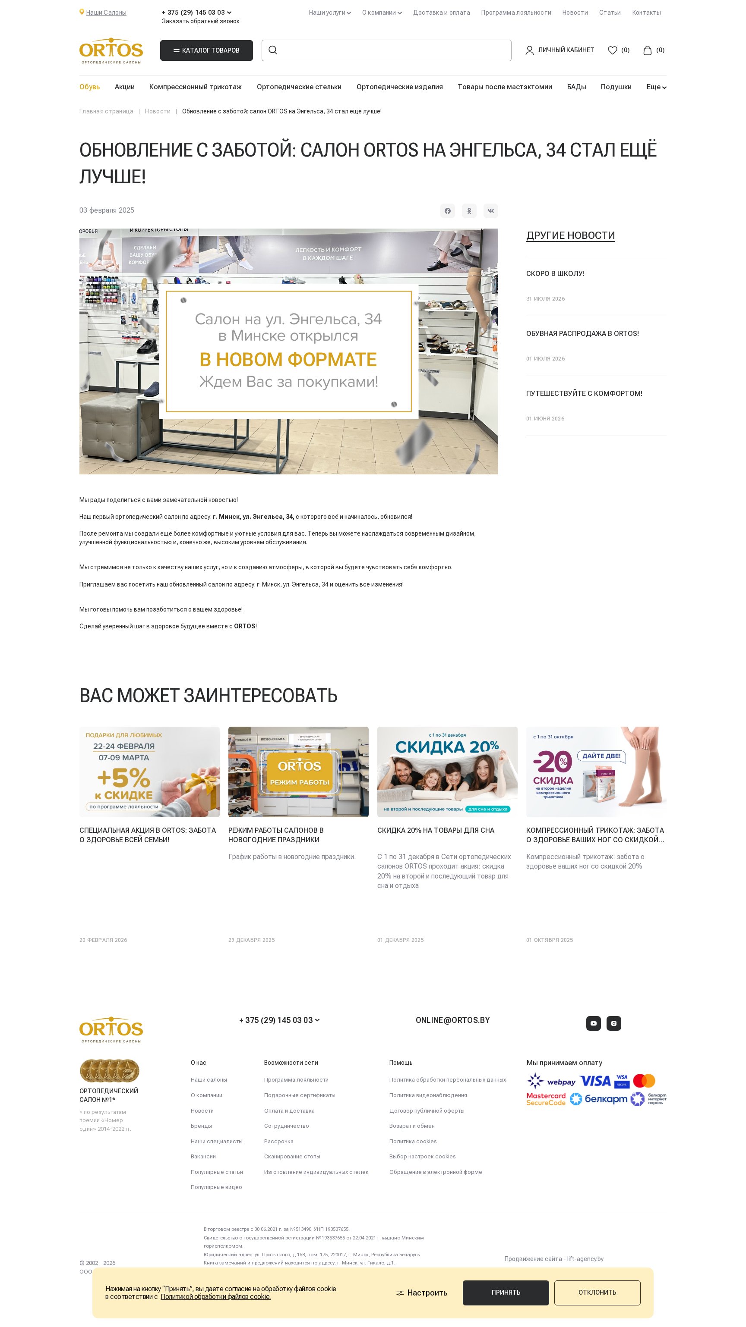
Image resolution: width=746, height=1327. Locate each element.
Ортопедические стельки (299, 87)
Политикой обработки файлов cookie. (216, 1296)
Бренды (201, 1126)
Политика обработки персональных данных (447, 1079)
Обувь (89, 87)
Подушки (616, 87)
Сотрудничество (286, 1126)
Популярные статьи (217, 1172)
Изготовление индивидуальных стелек (316, 1172)
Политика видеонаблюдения (428, 1095)
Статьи (610, 12)
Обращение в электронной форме (435, 1172)
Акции (125, 87)
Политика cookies (413, 1141)
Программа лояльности (516, 12)
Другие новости (570, 235)
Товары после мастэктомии (505, 87)
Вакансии (203, 1156)
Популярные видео (216, 1187)
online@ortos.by (453, 1020)
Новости (575, 12)
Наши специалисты (217, 1141)
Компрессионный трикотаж (195, 87)
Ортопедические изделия (400, 87)
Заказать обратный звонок (201, 21)
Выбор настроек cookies (422, 1156)
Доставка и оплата (442, 12)
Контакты (646, 12)
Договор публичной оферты (427, 1110)
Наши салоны (209, 1079)
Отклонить (597, 1292)
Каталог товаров (211, 50)
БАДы (576, 87)
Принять (506, 1292)
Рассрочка (279, 1141)
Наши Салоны (106, 12)
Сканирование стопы (292, 1156)
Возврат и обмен (412, 1126)
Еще (654, 87)
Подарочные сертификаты (299, 1095)
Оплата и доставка (289, 1110)
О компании (206, 1095)
